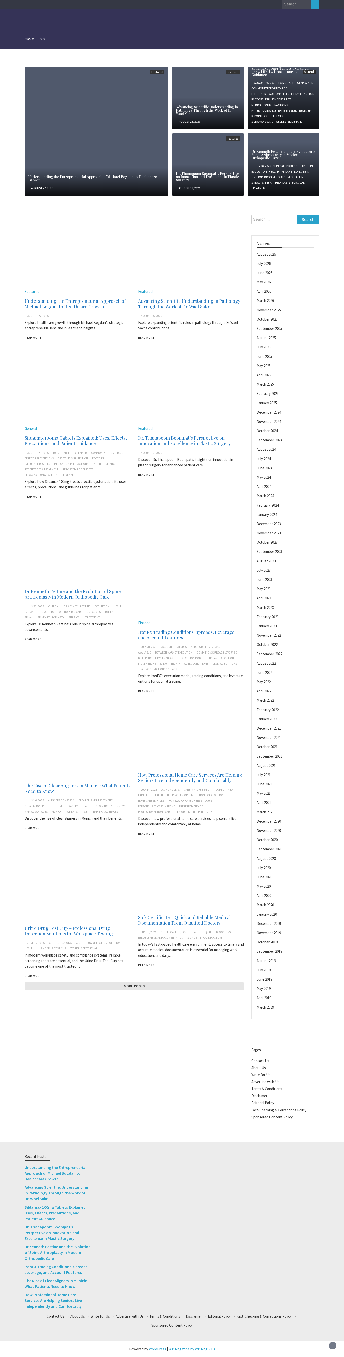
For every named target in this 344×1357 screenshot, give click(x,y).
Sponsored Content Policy (272, 1117)
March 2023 (265, 607)
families (143, 795)
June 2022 (264, 672)
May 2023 (264, 588)
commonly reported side (269, 88)
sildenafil (295, 121)
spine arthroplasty (276, 182)
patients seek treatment (295, 110)
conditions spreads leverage (217, 652)
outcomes (285, 177)
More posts (134, 986)
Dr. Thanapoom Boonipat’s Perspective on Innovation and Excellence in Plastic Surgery (207, 176)
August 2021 (266, 765)
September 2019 (269, 951)
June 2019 (264, 979)
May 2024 (264, 477)
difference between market (157, 658)
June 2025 (264, 356)
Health (274, 171)
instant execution (221, 658)
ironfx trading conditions (189, 663)
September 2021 (269, 756)
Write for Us (260, 1074)
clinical (279, 166)
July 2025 (264, 347)
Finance (144, 622)
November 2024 (269, 421)
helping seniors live (181, 795)
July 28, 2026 (149, 647)
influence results (278, 99)
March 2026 (265, 300)
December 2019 (269, 923)
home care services (151, 800)
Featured (157, 72)
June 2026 (264, 272)
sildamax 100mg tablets (268, 121)
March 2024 (265, 495)
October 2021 (267, 746)
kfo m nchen (104, 806)
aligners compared (61, 800)
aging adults (170, 789)
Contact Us (260, 1060)
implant (286, 171)
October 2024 (267, 430)
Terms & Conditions (266, 1088)
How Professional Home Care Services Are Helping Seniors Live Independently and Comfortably (190, 777)
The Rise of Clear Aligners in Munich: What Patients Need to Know (77, 788)
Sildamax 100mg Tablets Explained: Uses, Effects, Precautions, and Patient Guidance (282, 71)
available (144, 652)
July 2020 (264, 867)
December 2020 (269, 821)
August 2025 (266, 337)
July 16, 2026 (35, 800)
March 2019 (265, 1007)
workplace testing (83, 948)
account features (174, 647)
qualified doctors (218, 932)
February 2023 (268, 616)
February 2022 (268, 709)
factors (257, 99)
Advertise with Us (265, 1081)
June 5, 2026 (148, 932)
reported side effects (267, 116)
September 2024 (269, 440)
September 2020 (269, 849)
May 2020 (264, 886)
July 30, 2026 (262, 166)
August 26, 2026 (189, 121)
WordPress (157, 1349)
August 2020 (266, 858)
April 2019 (264, 997)
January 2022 (267, 719)
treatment (259, 188)
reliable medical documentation (160, 937)
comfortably (224, 789)
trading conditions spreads (157, 669)
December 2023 (269, 523)
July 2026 (264, 263)
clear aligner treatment (95, 800)
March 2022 (265, 700)
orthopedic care (263, 177)
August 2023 (266, 561)
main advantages (36, 811)
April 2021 (264, 802)
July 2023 (264, 570)
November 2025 (269, 310)
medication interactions (269, 105)
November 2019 (269, 932)
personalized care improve (156, 806)
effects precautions (266, 94)
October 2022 (267, 644)
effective (56, 806)
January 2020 (267, 914)
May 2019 (264, 988)
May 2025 (264, 365)
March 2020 (265, 904)
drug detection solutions (103, 943)
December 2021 (269, 728)
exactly (72, 806)
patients (72, 811)
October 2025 (267, 319)
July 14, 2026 (149, 789)
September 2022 (269, 653)
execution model (192, 658)
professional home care (154, 812)
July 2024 (264, 458)
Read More (33, 337)
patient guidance (263, 110)
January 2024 (267, 514)
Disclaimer (259, 1095)
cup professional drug (65, 943)
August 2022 (266, 663)
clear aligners (35, 806)
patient (300, 177)
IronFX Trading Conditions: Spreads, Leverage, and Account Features (187, 635)
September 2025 (269, 328)
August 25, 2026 (265, 83)
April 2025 (264, 375)
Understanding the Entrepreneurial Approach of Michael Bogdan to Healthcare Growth (92, 178)
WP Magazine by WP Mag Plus (192, 1349)
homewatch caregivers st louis (190, 800)
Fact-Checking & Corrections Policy (278, 1110)
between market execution (173, 652)
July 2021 (264, 774)
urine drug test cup (52, 948)
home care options (212, 795)
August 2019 (266, 960)
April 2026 (264, 291)
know (121, 806)
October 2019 (267, 942)
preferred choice (191, 806)
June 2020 (264, 877)
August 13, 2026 (189, 188)
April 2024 (264, 486)
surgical (298, 182)
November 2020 (269, 830)
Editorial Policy (262, 1102)
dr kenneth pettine (300, 166)
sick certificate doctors (204, 937)
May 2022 (264, 681)
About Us (258, 1067)
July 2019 (264, 970)
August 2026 (266, 254)
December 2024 (269, 412)
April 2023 (264, 598)
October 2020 (267, 839)
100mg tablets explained (295, 83)
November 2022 (269, 635)
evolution (259, 171)
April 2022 (264, 691)
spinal (255, 182)
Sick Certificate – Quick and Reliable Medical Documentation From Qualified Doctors (184, 920)
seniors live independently (194, 812)
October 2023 (267, 542)
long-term (302, 171)
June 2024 (264, 468)
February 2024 (268, 505)
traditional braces (104, 811)
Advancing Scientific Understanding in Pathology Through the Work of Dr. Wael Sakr (207, 110)
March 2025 (265, 384)
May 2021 (264, 793)
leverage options (225, 663)
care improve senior (197, 789)
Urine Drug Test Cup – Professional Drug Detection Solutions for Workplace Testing (69, 931)
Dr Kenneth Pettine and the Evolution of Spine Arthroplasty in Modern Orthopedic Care (283, 154)
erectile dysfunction (298, 94)
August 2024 (266, 449)
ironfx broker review (152, 663)
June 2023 (264, 579)
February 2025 (268, 393)
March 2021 (265, 812)
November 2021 (269, 737)
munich (57, 811)
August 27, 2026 (42, 188)
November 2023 (269, 533)
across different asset (207, 647)
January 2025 (267, 402)
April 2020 (264, 895)
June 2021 (264, 784)
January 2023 (267, 626)
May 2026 (264, 282)
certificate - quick (174, 932)
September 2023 (269, 551)
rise (84, 811)
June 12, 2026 (36, 943)
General (31, 428)
